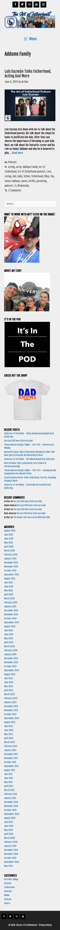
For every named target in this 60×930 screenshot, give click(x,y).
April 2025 (8, 594)
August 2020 (9, 818)
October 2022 (10, 714)
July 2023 (8, 678)
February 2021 (10, 794)
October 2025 (10, 570)
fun (52, 176)
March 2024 (9, 646)
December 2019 (11, 850)
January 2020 (10, 846)
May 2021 (8, 782)
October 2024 (10, 618)
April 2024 (8, 642)
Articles (7, 883)
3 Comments (14, 190)
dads (19, 176)
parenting (41, 181)
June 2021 (8, 778)
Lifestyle (8, 891)
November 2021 (11, 758)
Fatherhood (9, 887)
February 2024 (10, 650)
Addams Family (30, 167)
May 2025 (8, 590)
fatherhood (37, 176)
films (46, 176)
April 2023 (8, 690)
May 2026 (8, 542)
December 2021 (11, 754)
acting (11, 167)
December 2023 (11, 658)
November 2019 (11, 854)
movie (24, 181)
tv (15, 185)
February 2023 (10, 698)
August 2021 (9, 770)
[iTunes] (43, 5)
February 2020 (10, 842)
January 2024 (10, 654)
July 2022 (8, 726)
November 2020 (11, 806)
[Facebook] (15, 5)
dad (14, 176)
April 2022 (8, 738)
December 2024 (11, 610)
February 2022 (10, 746)
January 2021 (10, 798)
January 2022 (10, 750)
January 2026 (10, 558)
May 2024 (8, 638)
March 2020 (9, 838)
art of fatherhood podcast (31, 171)
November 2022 (11, 710)
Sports (7, 903)
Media (6, 895)
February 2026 (10, 554)
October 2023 (10, 666)
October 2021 (10, 762)
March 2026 (9, 550)
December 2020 (11, 802)
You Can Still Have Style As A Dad (18, 440)
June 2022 (8, 730)
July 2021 (8, 774)
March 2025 (9, 598)
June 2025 (8, 586)
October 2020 (10, 810)
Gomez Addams (12, 181)
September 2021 (11, 766)
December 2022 (11, 706)
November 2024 (11, 614)
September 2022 (11, 718)
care (48, 171)
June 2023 (8, 682)
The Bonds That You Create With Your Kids (31, 517)
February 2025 (10, 602)
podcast (9, 185)
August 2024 (9, 626)
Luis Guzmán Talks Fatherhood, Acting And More (28, 73)
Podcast (12, 162)
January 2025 (10, 606)
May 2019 (8, 866)
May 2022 (8, 734)
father (27, 176)
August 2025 (9, 578)
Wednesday (23, 185)
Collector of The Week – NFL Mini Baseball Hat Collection (29, 459)
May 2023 (8, 686)
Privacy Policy (45, 925)
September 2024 (11, 622)
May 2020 (8, 830)
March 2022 (9, 742)
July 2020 (8, 822)
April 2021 (8, 786)
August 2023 (9, 674)
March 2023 (9, 694)
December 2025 (11, 562)
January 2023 (10, 702)
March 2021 (9, 790)
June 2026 (8, 538)
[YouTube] (36, 5)
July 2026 (8, 534)
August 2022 (9, 722)
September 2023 (11, 670)
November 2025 (11, 566)
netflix (31, 181)
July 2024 (8, 630)
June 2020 (8, 826)
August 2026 (9, 530)
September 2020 (11, 814)
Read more (17, 152)
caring (8, 176)
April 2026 (8, 546)
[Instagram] (29, 5)
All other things (11, 879)
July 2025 (8, 582)
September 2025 (11, 574)
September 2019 (11, 862)
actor (19, 167)
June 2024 (8, 634)
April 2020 (8, 834)
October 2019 (10, 858)
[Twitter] (22, 5)
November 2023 (11, 662)
